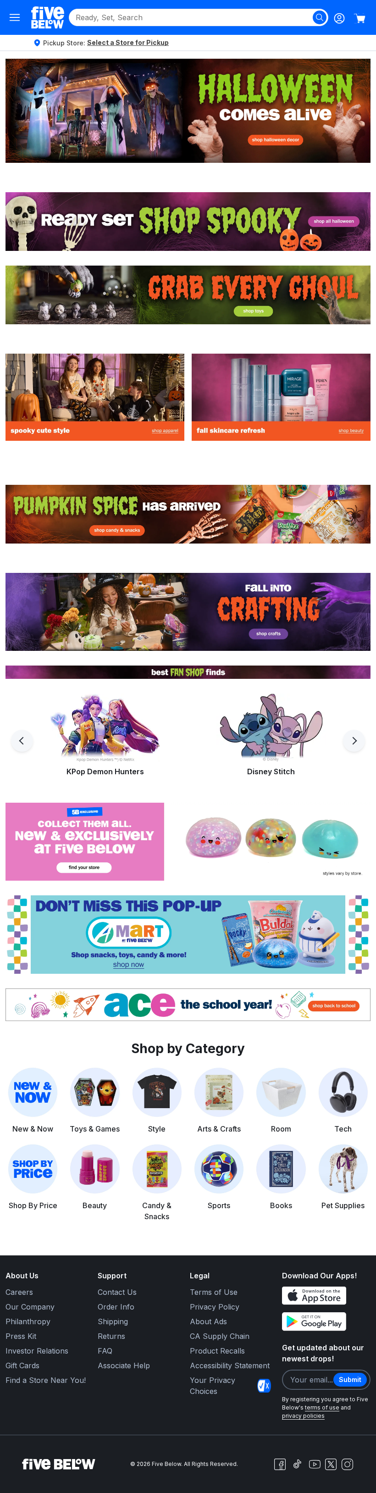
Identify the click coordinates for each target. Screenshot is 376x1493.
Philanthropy (28, 1321)
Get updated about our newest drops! (323, 1353)
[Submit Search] (319, 17)
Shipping (113, 1321)
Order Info (116, 1306)
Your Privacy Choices (212, 1386)
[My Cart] (359, 18)
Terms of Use (214, 1292)
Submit (350, 1379)
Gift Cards (22, 1365)
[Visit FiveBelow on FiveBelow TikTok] (297, 1464)
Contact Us (117, 1292)
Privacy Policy (214, 1306)
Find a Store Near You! (46, 1380)
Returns (111, 1336)
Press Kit (21, 1336)
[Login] (339, 18)
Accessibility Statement (230, 1365)
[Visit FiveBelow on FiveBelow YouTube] (314, 1464)
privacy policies (303, 1415)
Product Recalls (217, 1350)
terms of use (322, 1407)
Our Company (30, 1306)
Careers (19, 1292)
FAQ (105, 1350)
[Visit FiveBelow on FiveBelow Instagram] (347, 1464)
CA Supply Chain (219, 1336)
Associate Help (124, 1365)
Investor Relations (37, 1350)
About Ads (208, 1321)
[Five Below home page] (47, 17)
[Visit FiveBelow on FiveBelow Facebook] (280, 1464)
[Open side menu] (15, 17)
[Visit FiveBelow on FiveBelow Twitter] (331, 1464)
